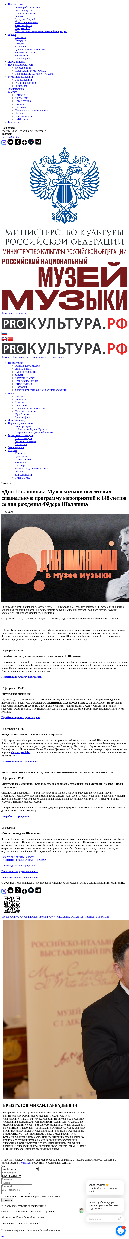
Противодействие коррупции (18, 865)
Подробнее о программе (15, 816)
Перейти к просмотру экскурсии (20, 717)
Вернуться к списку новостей (18, 856)
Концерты (20, 40)
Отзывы (19, 113)
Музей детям (22, 55)
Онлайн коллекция (25, 82)
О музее (12, 91)
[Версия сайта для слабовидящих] (67, 357)
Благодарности (23, 116)
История (20, 94)
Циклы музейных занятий (30, 49)
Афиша (12, 34)
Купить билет (9, 313)
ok (2, 1236)
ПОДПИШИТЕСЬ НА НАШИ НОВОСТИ (26, 859)
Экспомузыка (16, 88)
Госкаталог (21, 85)
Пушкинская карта (25, 13)
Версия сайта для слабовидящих (19, 877)
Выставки (20, 37)
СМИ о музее (22, 119)
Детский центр (16, 61)
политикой (25, 1162)
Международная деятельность (32, 110)
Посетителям (15, 4)
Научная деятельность (20, 64)
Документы (21, 97)
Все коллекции (23, 79)
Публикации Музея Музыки (31, 70)
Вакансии (20, 103)
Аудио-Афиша (23, 58)
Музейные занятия (25, 52)
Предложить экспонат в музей (30, 357)
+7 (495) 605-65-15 (11, 136)
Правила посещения (26, 22)
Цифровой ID (22, 28)
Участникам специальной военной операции (41, 31)
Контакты (13, 122)
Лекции (19, 43)
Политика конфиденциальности (19, 871)
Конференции (23, 67)
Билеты (22, 313)
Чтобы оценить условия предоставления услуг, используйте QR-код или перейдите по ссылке (55, 916)
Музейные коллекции (20, 76)
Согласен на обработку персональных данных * (32, 1196)
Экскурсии (21, 46)
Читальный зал (23, 25)
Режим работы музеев (27, 7)
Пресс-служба (23, 100)
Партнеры (20, 107)
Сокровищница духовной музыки (34, 73)
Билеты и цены (23, 10)
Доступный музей (25, 19)
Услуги (19, 16)
